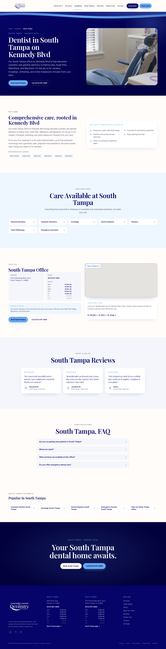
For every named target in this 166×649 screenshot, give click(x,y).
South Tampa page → (92, 626)
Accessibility (136, 643)
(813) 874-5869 (54, 278)
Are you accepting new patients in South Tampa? (60, 441)
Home (10, 29)
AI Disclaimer (146, 643)
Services (68, 6)
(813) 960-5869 (53, 607)
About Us (58, 6)
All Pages (126, 624)
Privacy (121, 643)
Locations (78, 6)
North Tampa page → (54, 626)
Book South (145, 6)
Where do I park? (46, 449)
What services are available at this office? (57, 457)
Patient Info (110, 6)
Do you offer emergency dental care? (55, 465)
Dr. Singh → (111, 315)
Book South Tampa (18, 83)
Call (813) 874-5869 (39, 83)
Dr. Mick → (102, 315)
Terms (128, 643)
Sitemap (155, 643)
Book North (133, 6)
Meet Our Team (129, 611)
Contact (120, 6)
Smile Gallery (89, 6)
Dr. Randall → (93, 315)
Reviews (100, 6)
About (125, 607)
